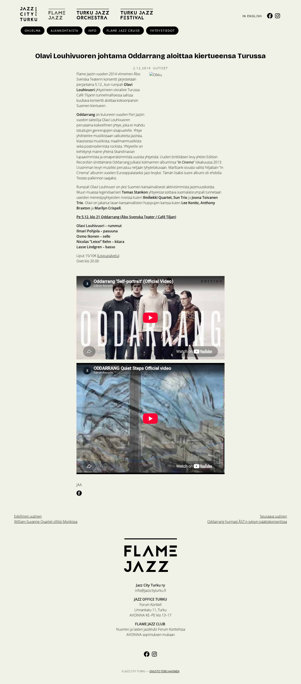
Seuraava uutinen (247, 519)
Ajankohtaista (64, 30)
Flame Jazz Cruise (123, 30)
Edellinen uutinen (45, 519)
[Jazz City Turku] (28, 14)
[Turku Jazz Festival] (137, 14)
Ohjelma (33, 30)
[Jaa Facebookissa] (79, 493)
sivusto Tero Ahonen (164, 671)
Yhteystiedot (162, 30)
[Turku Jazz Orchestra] (93, 14)
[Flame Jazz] (56, 14)
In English (252, 16)
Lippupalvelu (108, 255)
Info (92, 30)
